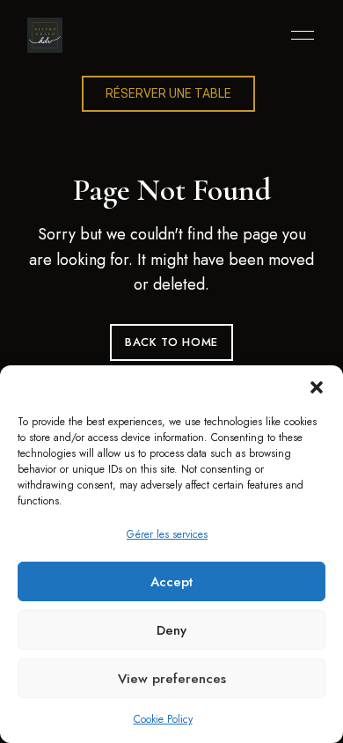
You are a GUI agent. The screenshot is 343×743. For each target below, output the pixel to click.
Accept (171, 582)
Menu (298, 35)
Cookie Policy (163, 719)
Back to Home (171, 342)
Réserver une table (168, 93)
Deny (171, 630)
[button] (316, 387)
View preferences (172, 678)
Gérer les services (167, 534)
